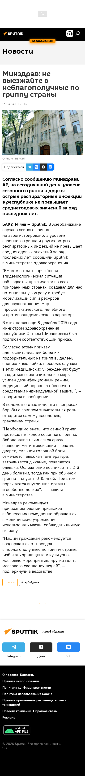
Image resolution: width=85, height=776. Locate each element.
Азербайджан (30, 582)
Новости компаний (16, 711)
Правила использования (20, 681)
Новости (10, 582)
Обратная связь (45, 711)
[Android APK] (17, 730)
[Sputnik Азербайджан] (14, 35)
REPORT (20, 158)
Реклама (8, 717)
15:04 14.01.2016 (14, 104)
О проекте (10, 675)
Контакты (27, 675)
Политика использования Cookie (27, 694)
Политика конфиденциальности (26, 687)
